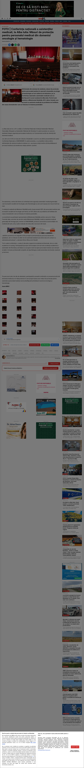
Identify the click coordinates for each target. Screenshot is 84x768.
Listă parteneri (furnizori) (44, 750)
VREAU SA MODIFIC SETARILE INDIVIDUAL (74, 751)
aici (33, 756)
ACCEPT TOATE (75, 746)
